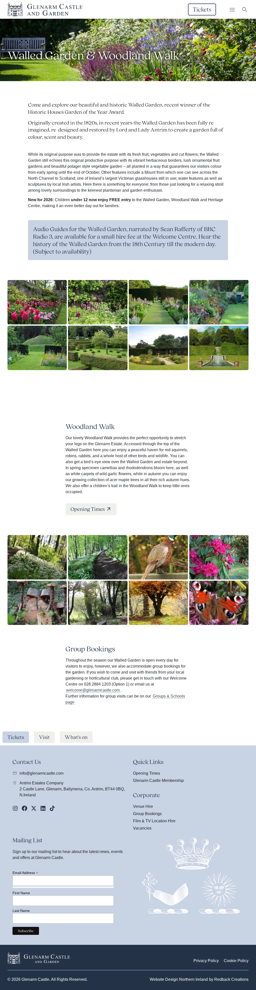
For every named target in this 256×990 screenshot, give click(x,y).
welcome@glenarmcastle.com (93, 690)
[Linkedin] (43, 808)
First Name (21, 893)
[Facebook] (24, 808)
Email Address (25, 872)
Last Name (21, 910)
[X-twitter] (33, 808)
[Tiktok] (52, 808)
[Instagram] (15, 808)
